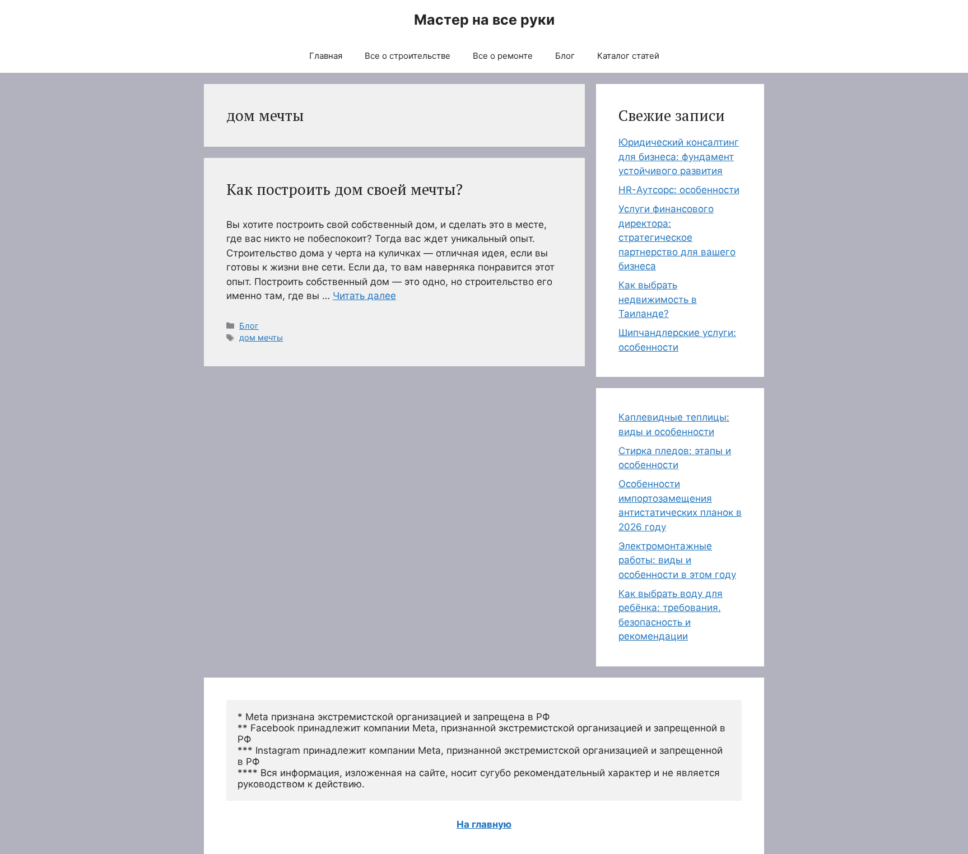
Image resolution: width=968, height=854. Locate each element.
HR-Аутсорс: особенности (678, 189)
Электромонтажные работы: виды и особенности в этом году (677, 560)
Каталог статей (628, 55)
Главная (325, 55)
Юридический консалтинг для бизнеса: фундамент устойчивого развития (678, 156)
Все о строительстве (407, 55)
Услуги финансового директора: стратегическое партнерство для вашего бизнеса (677, 237)
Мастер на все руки (484, 19)
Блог (565, 55)
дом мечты (261, 337)
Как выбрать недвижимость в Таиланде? (657, 299)
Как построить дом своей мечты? (344, 189)
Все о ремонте (503, 55)
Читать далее (364, 295)
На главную (484, 824)
